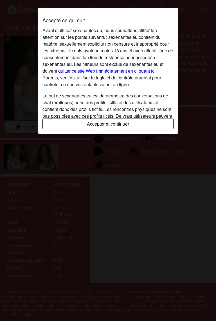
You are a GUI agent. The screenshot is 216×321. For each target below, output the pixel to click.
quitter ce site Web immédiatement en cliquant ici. (107, 71)
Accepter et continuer (108, 124)
